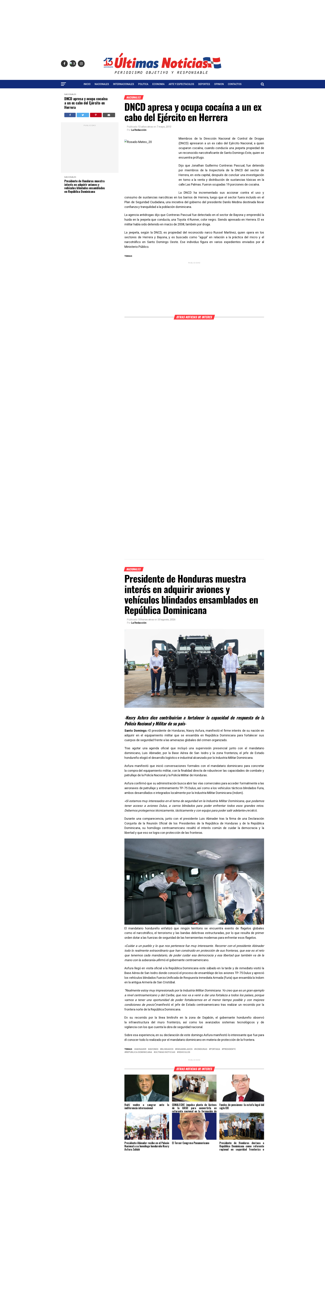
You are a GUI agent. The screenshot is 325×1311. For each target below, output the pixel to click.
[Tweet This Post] (83, 115)
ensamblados (184, 1049)
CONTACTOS (235, 84)
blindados (167, 1049)
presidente (229, 1049)
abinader (141, 1049)
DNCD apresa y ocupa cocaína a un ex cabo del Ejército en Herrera (85, 103)
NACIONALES (102, 84)
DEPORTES (204, 84)
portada (215, 1049)
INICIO (87, 84)
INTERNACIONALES (123, 84)
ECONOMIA (158, 84)
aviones (153, 1049)
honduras (201, 1049)
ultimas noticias (165, 1052)
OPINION (219, 84)
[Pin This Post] (96, 115)
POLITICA (143, 84)
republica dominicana (139, 1052)
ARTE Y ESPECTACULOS (181, 84)
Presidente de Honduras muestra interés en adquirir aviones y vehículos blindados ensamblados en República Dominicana (84, 186)
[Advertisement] (162, 23)
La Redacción (138, 130)
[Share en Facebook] (70, 115)
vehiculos (184, 1052)
